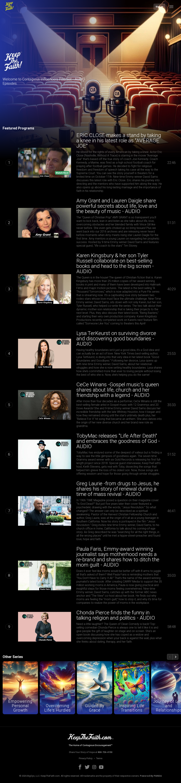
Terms (99, 758)
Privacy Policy (85, 758)
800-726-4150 (105, 752)
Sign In (159, 6)
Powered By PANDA (151, 776)
